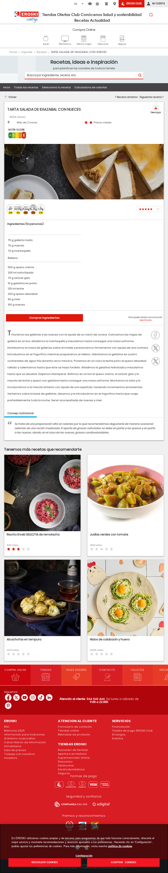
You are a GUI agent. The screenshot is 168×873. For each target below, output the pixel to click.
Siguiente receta (151, 97)
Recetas (81, 20)
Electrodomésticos (71, 769)
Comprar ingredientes (44, 318)
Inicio (6, 87)
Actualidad (100, 20)
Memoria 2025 (14, 731)
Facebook (157, 334)
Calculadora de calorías (90, 87)
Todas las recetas (26, 87)
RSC (7, 727)
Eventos (117, 738)
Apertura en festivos (72, 754)
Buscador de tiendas (73, 750)
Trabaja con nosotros (19, 754)
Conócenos (91, 14)
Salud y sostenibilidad (122, 14)
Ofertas (63, 14)
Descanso (103, 38)
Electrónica (65, 38)
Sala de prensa (15, 750)
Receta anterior (127, 97)
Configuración (84, 855)
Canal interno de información (25, 742)
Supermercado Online (74, 758)
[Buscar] (139, 75)
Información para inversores (24, 734)
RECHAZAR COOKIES (45, 862)
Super (46, 38)
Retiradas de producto (74, 734)
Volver (12, 97)
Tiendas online (68, 731)
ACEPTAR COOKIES (123, 862)
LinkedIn (156, 360)
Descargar (156, 112)
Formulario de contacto (75, 727)
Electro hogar (84, 38)
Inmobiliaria (12, 746)
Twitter (156, 347)
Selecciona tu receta (56, 87)
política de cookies (120, 846)
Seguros (122, 38)
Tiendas (49, 14)
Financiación (121, 727)
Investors (10, 758)
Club (75, 14)
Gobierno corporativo (19, 738)
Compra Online (84, 29)
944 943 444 (96, 699)
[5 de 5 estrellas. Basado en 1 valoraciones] (149, 209)
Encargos (119, 734)
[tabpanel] (84, 431)
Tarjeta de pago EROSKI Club (132, 731)
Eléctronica (66, 765)
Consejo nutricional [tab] (20, 413)
